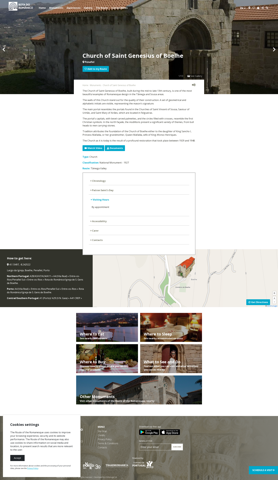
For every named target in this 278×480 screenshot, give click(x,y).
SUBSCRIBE (177, 447)
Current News (119, 7)
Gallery (88, 7)
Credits (101, 435)
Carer (95, 230)
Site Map (102, 431)
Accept (17, 458)
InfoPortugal (272, 306)
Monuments (56, 7)
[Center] (274, 293)
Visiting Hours (100, 199)
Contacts (97, 240)
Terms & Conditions (108, 443)
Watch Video (94, 148)
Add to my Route (97, 69)
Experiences (74, 7)
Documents (116, 148)
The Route (102, 7)
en (242, 8)
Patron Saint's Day (102, 190)
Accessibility (99, 221)
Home (42, 7)
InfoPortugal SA (111, 477)
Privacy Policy (104, 439)
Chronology (99, 180)
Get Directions (259, 302)
